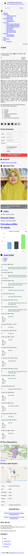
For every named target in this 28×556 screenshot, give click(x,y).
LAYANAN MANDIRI (11, 162)
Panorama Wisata (7, 218)
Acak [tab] (5, 261)
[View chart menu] (26, 231)
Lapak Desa (6, 38)
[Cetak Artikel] (15, 124)
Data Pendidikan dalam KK (13, 25)
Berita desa (6, 546)
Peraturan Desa (7, 544)
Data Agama (9, 29)
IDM (5, 40)
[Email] (8, 124)
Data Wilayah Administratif (13, 24)
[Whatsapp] (19, 124)
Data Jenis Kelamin (11, 30)
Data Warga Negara (11, 32)
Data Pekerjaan (10, 28)
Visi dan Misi (10, 19)
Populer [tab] (5, 259)
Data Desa (6, 22)
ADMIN (3, 162)
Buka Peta (3, 460)
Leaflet (14, 459)
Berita (5, 538)
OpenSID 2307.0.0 (12, 552)
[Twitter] (5, 124)
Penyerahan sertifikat (9, 224)
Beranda (6, 13)
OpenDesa (4, 552)
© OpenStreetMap (19, 459)
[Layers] (25, 447)
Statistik (6, 227)
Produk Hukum (10, 34)
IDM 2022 (9, 41)
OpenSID (25, 459)
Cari (21, 8)
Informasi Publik (10, 36)
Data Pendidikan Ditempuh (13, 26)
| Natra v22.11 (21, 552)
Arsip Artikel (8, 255)
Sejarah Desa (10, 17)
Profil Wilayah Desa (11, 15)
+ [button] (2, 447)
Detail (8, 481)
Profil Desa (6, 14)
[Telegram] (12, 124)
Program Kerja (7, 541)
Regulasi (6, 33)
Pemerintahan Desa (8, 18)
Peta (5, 37)
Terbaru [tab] (5, 258)
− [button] (2, 449)
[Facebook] (2, 124)
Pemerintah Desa (11, 21)
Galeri (6, 211)
